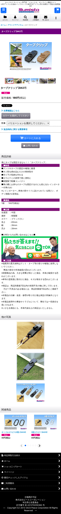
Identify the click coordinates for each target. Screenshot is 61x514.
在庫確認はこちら (11, 110)
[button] (3, 10)
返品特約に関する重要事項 (15, 129)
